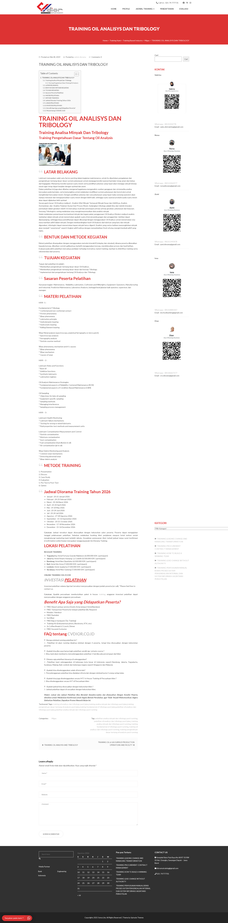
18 (83, 878)
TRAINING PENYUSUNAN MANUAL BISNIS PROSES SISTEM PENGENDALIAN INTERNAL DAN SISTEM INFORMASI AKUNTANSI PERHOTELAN (171, 573)
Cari (156, 55)
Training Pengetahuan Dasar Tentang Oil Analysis (63, 83)
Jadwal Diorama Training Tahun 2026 (58, 100)
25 (83, 883)
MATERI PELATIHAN (52, 95)
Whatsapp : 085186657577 (166, 373)
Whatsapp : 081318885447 (166, 310)
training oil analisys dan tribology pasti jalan (70, 704)
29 (103, 883)
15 (103, 872)
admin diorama (80, 57)
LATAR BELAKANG (52, 85)
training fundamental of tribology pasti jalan (98, 707)
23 (108, 878)
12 (88, 872)
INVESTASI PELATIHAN (54, 105)
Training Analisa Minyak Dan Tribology (58, 80)
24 (78, 883)
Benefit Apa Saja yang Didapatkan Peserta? (60, 108)
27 (93, 883)
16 (108, 872)
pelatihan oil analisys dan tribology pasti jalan (112, 721)
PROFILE (126, 9)
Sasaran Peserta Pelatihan (54, 93)
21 (98, 878)
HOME (114, 9)
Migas (54, 718)
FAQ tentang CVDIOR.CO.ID (55, 110)
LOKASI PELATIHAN (52, 103)
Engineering (61, 871)
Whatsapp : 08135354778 (165, 124)
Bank (40, 871)
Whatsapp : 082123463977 (166, 183)
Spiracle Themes (137, 918)
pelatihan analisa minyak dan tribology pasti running (76, 710)
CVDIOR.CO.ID (81, 633)
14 (98, 872)
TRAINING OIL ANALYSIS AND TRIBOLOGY (61, 745)
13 (93, 872)
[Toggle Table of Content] (75, 74)
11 (83, 872)
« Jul (79, 895)
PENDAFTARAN (167, 9)
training (102, 594)
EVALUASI (183, 9)
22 (103, 878)
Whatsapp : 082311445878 (166, 241)
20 (93, 878)
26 (88, 883)
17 (78, 878)
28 (98, 883)
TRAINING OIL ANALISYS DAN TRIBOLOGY (58, 78)
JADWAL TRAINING (144, 9)
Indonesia (42, 875)
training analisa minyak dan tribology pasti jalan (108, 704)
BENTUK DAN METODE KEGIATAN (57, 88)
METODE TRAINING (52, 98)
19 (88, 878)
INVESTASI (54, 579)
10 (78, 872)
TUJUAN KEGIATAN (52, 90)
